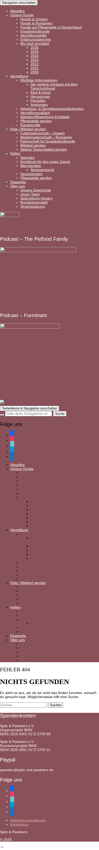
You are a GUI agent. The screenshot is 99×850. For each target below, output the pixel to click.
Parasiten (38, 100)
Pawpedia (18, 182)
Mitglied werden (33, 145)
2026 (34, 48)
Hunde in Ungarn (34, 19)
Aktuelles (17, 11)
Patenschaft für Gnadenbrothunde (47, 141)
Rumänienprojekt (34, 202)
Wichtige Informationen (38, 80)
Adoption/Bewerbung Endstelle (45, 117)
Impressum (19, 824)
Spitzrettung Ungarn (36, 198)
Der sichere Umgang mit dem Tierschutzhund (54, 86)
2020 (34, 72)
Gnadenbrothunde (35, 31)
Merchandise (30, 166)
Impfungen (39, 105)
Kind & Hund (40, 92)
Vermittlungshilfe (33, 35)
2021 (34, 68)
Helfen (15, 153)
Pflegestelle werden (36, 121)
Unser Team (30, 194)
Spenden (27, 157)
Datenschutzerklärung (27, 820)
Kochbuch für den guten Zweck (45, 162)
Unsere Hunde (22, 15)
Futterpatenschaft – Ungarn (42, 133)
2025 (34, 52)
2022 (34, 64)
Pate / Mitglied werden (28, 129)
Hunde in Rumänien (36, 23)
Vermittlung (19, 76)
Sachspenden (31, 174)
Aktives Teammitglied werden (43, 149)
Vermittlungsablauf (35, 113)
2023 (34, 60)
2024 (34, 56)
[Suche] (2, 415)
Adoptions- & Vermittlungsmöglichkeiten (52, 109)
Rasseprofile (30, 125)
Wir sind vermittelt (34, 43)
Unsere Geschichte (35, 190)
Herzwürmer (40, 96)
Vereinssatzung (32, 206)
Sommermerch (42, 170)
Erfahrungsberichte (35, 39)
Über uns (17, 186)
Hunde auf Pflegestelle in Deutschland (50, 27)
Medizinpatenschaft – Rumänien (46, 137)
